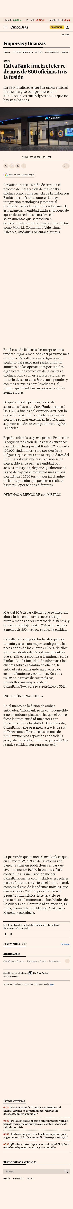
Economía (54, 961)
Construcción (52, 52)
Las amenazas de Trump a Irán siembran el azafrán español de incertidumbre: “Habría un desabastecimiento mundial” (32, 1111)
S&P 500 (30, 20)
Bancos (20, 961)
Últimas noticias (14, 1101)
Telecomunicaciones (23, 52)
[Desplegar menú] (5, 27)
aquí (52, 984)
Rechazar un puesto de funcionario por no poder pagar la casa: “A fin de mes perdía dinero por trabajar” (35, 1136)
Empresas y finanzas (24, 43)
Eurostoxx (18, 1179)
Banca (7, 52)
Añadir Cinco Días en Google (21, 174)
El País (65, 34)
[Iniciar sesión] (67, 27)
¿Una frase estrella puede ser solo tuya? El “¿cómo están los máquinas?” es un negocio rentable (36, 1146)
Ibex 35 (8, 20)
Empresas (32, 961)
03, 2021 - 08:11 (40, 157)
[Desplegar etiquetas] (67, 961)
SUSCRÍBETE (56, 27)
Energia (39, 52)
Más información (10, 976)
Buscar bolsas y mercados (19, 1162)
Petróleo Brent (56, 20)
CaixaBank (8, 961)
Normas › (65, 944)
